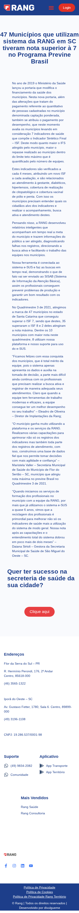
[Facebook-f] (6, 866)
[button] (51, 8)
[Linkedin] (23, 866)
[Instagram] (14, 866)
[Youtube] (31, 866)
